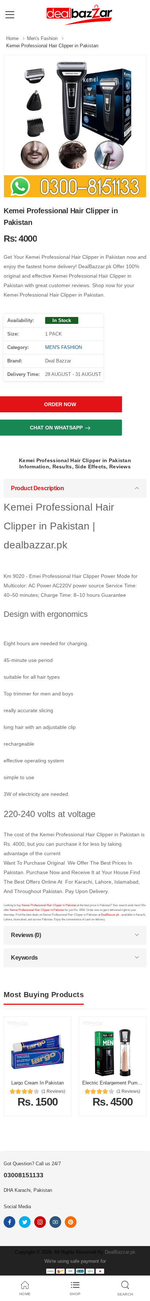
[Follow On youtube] (55, 1222)
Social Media (17, 1206)
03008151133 (23, 1175)
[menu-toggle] (9, 15)
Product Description (37, 488)
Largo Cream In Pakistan (37, 1083)
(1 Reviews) (53, 1091)
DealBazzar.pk (110, 914)
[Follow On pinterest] (70, 1222)
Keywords (24, 958)
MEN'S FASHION (63, 347)
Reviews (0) (26, 935)
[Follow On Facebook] (9, 1222)
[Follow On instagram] (40, 1222)
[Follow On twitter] (25, 1222)
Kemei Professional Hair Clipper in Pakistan (49, 905)
